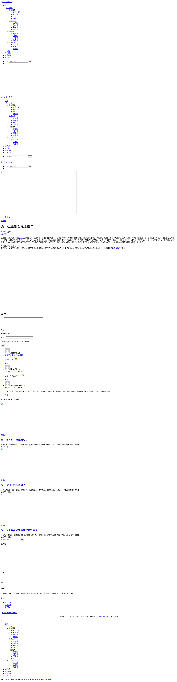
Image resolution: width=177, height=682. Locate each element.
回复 (6, 363)
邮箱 (3, 337)
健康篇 (15, 29)
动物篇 (15, 25)
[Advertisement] (88, 80)
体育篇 (15, 40)
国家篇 (15, 36)
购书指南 (8, 53)
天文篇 (15, 16)
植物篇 (15, 27)
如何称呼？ (5, 334)
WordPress (102, 616)
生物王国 (12, 21)
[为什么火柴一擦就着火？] (20, 433)
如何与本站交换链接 (9, 613)
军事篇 (15, 38)
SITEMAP (114, 616)
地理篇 (15, 18)
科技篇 (15, 14)
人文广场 (12, 42)
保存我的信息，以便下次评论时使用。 (17, 341)
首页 (6, 5)
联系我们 (8, 55)
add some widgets (45, 679)
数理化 (3, 221)
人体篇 (15, 23)
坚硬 (142, 240)
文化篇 (15, 44)
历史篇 (15, 49)
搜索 (30, 61)
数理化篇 (16, 12)
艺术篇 (15, 46)
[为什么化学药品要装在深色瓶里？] (20, 523)
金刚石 (21, 238)
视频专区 (8, 605)
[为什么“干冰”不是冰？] (20, 478)
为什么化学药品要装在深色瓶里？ (19, 530)
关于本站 (8, 57)
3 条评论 (4, 234)
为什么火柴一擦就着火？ (14, 440)
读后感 (7, 51)
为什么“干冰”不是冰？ (13, 485)
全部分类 (9, 8)
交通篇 (15, 34)
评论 (2, 330)
